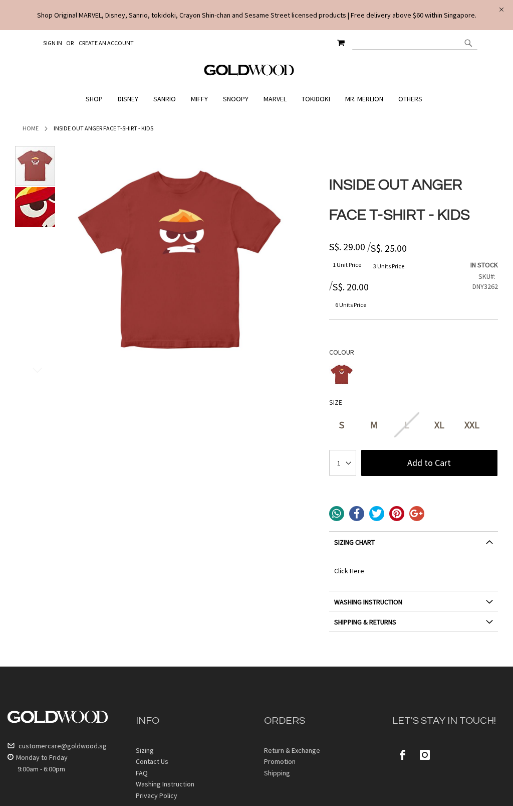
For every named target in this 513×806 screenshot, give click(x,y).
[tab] (413, 546)
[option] (341, 374)
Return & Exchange (292, 750)
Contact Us (152, 761)
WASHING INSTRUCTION (368, 601)
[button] (35, 207)
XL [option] (439, 424)
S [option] (341, 424)
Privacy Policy (156, 795)
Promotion (280, 761)
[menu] (256, 99)
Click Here (349, 570)
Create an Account (106, 43)
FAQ (142, 772)
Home (31, 128)
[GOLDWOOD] (249, 73)
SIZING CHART (354, 542)
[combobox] (414, 42)
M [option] (374, 424)
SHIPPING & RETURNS (365, 621)
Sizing (145, 750)
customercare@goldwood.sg (62, 745)
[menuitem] (97, 99)
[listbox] (413, 376)
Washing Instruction (165, 783)
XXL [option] (471, 424)
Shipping (277, 772)
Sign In (52, 43)
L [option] (406, 424)
